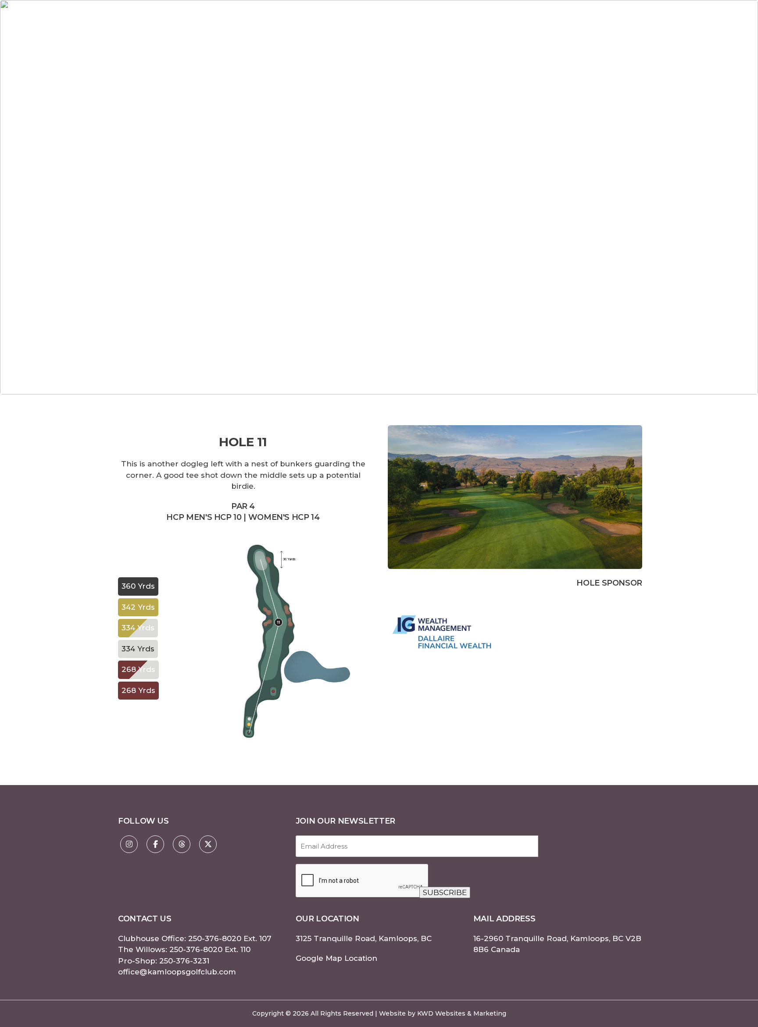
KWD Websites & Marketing (461, 1013)
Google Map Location (336, 958)
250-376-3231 (184, 960)
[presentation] (362, 881)
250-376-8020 (214, 938)
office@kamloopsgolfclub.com (177, 971)
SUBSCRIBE (445, 892)
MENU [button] (665, 32)
